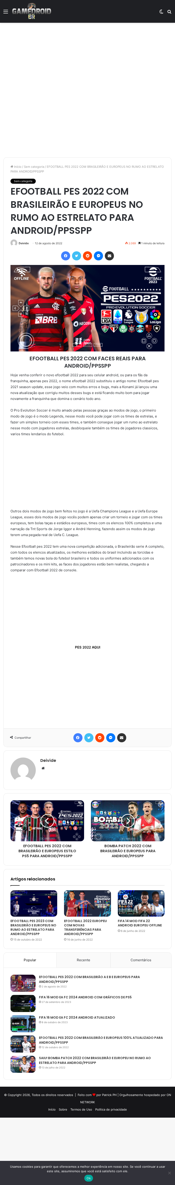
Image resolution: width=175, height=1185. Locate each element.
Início (17, 166)
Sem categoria (34, 166)
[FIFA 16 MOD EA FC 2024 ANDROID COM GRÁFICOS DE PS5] (23, 1003)
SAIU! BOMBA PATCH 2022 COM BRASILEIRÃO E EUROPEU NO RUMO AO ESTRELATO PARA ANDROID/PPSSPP (95, 1060)
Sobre (63, 1109)
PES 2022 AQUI (87, 647)
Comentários (141, 960)
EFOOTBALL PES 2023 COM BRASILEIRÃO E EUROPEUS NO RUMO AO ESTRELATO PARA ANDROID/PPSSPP (33, 927)
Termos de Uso (81, 1109)
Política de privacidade (111, 1109)
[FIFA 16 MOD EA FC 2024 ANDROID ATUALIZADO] (23, 1023)
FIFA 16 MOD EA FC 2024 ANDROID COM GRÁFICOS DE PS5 (85, 997)
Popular (30, 960)
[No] (169, 1173)
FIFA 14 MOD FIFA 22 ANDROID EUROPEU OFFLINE (140, 923)
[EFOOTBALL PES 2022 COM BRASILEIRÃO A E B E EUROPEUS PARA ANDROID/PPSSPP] (23, 983)
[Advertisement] (87, 56)
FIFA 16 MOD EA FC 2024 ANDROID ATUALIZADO (77, 1017)
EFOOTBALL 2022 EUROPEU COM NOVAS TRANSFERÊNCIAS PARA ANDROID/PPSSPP (85, 927)
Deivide (24, 243)
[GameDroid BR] (31, 11)
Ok (89, 1178)
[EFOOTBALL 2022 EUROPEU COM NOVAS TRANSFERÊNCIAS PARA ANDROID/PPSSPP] (87, 903)
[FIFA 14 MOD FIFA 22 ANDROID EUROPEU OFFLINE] (141, 903)
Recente (83, 960)
